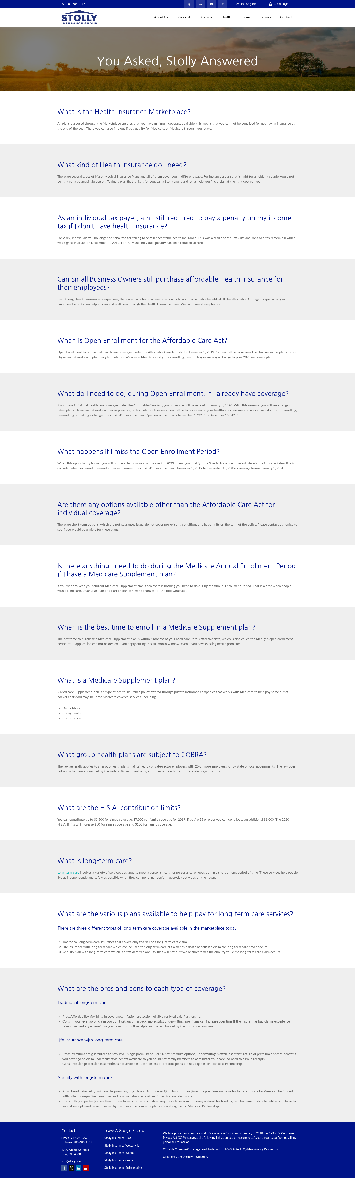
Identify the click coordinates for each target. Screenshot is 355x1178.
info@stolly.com (71, 1161)
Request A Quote (245, 4)
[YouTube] (211, 4)
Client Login (281, 4)
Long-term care (68, 872)
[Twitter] (189, 4)
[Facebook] (222, 4)
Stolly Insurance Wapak (119, 1153)
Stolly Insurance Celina (118, 1160)
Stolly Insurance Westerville (121, 1145)
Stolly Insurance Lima (117, 1138)
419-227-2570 (80, 1138)
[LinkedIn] (200, 4)
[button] (161, 17)
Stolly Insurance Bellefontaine (123, 1167)
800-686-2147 (76, 4)
